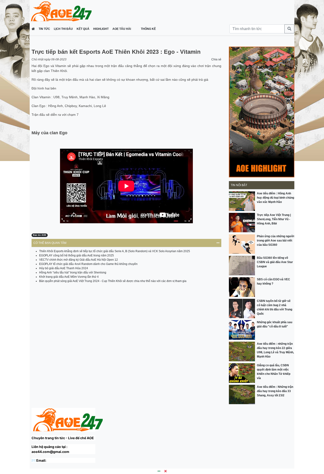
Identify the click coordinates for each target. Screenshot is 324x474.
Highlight (101, 29)
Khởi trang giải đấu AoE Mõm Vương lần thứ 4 (69, 276)
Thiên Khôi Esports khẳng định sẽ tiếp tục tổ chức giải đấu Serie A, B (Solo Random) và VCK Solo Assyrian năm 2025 (114, 251)
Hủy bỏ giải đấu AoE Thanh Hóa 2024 (63, 268)
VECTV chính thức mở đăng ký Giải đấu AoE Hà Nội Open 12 (78, 259)
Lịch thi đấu (63, 29)
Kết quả (83, 29)
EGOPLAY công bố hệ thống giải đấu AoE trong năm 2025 (76, 255)
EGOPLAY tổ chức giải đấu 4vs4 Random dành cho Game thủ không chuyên (88, 264)
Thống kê (148, 29)
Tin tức (44, 29)
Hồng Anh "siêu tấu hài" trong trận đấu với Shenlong (72, 272)
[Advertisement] (183, 10)
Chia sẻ (216, 59)
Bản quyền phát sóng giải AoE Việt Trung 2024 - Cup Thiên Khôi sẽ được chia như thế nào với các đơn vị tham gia (112, 281)
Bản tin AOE (39, 235)
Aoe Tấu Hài (122, 29)
